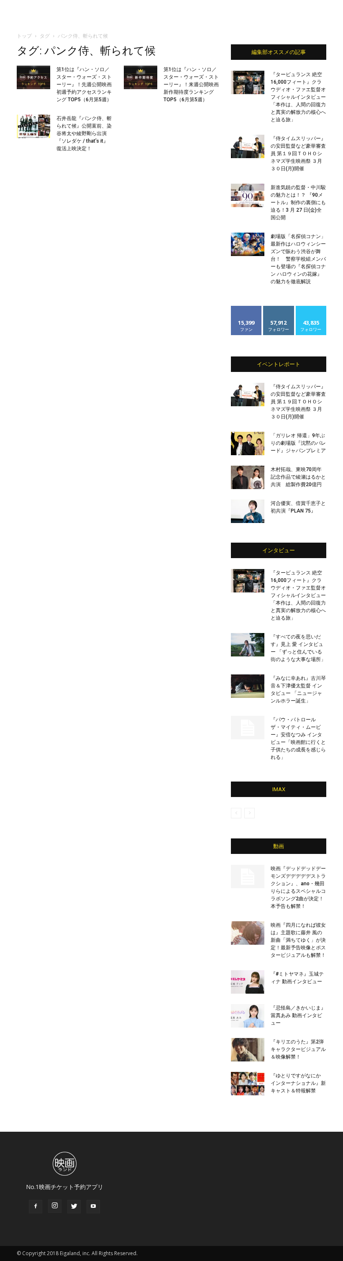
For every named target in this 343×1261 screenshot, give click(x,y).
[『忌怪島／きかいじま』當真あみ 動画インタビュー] (247, 1016)
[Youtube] (93, 1206)
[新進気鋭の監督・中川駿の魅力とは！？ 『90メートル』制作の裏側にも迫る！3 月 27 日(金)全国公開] (247, 195)
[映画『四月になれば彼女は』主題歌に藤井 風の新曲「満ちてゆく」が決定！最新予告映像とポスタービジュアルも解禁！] (247, 933)
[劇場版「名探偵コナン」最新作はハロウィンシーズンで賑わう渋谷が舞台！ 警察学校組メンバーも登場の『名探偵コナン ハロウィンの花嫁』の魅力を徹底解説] (247, 244)
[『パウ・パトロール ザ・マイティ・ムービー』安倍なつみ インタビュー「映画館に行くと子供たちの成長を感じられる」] (247, 727)
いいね (246, 309)
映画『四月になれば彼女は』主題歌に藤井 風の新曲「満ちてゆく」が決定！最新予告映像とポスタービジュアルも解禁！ (298, 940)
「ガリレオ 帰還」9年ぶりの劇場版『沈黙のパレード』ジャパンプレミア (298, 443)
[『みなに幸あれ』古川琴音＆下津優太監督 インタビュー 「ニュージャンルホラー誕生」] (247, 686)
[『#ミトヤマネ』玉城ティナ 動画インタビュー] (247, 982)
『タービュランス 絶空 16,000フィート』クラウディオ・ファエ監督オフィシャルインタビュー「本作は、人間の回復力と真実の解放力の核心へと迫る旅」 (298, 97)
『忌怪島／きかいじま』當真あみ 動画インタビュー (298, 1015)
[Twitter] (74, 1206)
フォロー (278, 309)
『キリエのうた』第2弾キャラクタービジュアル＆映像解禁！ (298, 1049)
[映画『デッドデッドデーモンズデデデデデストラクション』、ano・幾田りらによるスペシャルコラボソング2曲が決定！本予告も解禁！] (247, 876)
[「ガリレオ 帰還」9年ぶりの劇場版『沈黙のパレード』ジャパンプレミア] (247, 443)
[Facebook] (35, 1206)
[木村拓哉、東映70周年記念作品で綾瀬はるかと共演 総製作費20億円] (247, 477)
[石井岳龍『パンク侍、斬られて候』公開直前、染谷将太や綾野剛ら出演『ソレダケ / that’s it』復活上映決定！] (33, 126)
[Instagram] (54, 1206)
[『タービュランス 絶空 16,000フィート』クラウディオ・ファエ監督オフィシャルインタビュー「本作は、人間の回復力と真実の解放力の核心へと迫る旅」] (247, 82)
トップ (24, 35)
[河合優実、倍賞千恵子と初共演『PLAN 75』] (247, 511)
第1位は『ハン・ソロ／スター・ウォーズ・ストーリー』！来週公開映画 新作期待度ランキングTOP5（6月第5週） (191, 85)
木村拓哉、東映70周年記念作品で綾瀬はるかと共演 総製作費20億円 (298, 476)
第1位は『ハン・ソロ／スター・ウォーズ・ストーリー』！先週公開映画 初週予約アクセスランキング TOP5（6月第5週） (84, 85)
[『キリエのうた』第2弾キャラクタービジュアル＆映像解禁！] (247, 1049)
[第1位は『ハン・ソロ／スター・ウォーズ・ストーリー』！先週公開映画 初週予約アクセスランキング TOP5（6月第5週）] (33, 77)
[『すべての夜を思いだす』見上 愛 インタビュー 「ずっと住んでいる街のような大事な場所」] (247, 644)
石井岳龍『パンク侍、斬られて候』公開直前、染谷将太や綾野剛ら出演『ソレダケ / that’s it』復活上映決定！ (84, 133)
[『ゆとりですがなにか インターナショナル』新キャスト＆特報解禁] (247, 1083)
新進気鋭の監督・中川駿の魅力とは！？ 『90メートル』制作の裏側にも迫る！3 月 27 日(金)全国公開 (298, 202)
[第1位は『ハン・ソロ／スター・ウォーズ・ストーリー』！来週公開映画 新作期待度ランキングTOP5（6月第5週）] (140, 77)
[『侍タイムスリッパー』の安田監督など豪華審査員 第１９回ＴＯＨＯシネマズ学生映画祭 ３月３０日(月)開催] (247, 146)
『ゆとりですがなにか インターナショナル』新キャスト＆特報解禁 (298, 1083)
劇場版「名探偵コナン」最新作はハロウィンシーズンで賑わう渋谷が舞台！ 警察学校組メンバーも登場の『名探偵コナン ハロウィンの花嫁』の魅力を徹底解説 (298, 258)
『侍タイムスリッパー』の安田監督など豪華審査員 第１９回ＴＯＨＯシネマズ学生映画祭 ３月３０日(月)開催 (298, 154)
